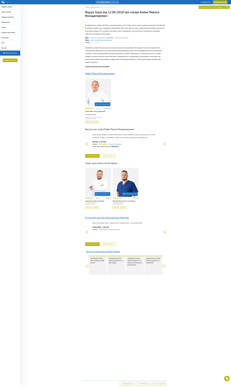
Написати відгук (108, 156)
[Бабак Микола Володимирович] (98, 101)
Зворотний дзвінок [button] (10, 60)
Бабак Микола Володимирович (101, 40)
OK (226, 7)
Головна (87, 7)
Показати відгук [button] (114, 229)
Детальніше (220, 7)
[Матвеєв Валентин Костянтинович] (126, 188)
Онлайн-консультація (103, 104)
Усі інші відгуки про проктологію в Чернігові (107, 218)
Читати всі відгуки (92, 156)
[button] (107, 2)
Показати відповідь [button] (121, 38)
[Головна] (5, 2)
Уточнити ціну (143, 383)
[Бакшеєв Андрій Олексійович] (98, 188)
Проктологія (101, 38)
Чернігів (93, 38)
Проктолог (89, 122)
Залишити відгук (127, 383)
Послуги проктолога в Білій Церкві (103, 252)
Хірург (96, 122)
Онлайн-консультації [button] (220, 2)
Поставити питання (159, 383)
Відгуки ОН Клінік (95, 7)
